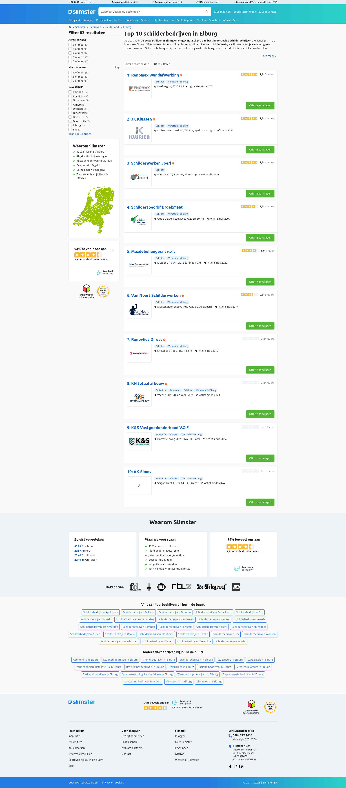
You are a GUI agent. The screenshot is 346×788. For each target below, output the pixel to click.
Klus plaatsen (222, 11)
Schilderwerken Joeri (151, 163)
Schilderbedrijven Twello (193, 634)
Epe (77, 129)
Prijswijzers (75, 742)
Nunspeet (80, 100)
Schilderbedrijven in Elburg (196, 659)
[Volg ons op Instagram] (236, 766)
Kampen (80, 92)
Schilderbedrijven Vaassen (260, 634)
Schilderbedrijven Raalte (120, 634)
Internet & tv (230, 20)
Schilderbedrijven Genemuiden (135, 619)
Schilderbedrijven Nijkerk (211, 626)
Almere (79, 104)
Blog (71, 765)
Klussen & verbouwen (109, 20)
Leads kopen (129, 742)
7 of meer (80, 80)
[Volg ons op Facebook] (230, 766)
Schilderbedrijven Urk (226, 634)
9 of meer (80, 72)
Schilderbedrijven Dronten (175, 612)
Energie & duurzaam (80, 20)
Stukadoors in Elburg (230, 659)
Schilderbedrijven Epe (249, 612)
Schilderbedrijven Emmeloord (214, 612)
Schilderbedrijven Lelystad (176, 626)
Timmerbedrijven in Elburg (158, 659)
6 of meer (80, 44)
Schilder (80, 27)
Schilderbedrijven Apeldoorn (100, 612)
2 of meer (80, 53)
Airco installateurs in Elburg (253, 667)
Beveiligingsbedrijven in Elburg (145, 667)
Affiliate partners (132, 748)
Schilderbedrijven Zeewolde (194, 641)
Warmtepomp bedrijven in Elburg (197, 674)
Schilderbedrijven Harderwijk (176, 619)
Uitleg (116, 67)
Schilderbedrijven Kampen (139, 626)
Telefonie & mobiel (208, 20)
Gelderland (112, 27)
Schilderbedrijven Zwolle (230, 641)
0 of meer (80, 61)
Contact (126, 754)
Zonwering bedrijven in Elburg (143, 681)
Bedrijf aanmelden (245, 11)
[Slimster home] (82, 11)
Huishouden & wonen (138, 20)
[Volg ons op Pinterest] (241, 766)
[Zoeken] (206, 11)
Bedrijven (95, 27)
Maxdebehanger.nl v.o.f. (153, 251)
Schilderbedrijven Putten (85, 634)
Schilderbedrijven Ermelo (96, 619)
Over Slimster (183, 742)
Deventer (80, 117)
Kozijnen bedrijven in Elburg (120, 659)
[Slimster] (71, 27)
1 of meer (80, 57)
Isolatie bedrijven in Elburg (215, 667)
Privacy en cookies (113, 782)
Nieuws (179, 754)
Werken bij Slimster (187, 759)
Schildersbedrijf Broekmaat (157, 207)
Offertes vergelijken (80, 754)
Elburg (127, 27)
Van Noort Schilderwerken (156, 295)
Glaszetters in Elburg (209, 681)
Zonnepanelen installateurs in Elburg (98, 667)
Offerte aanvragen (260, 105)
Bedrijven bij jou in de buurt (85, 759)
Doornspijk (81, 121)
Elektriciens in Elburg (181, 667)
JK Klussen (141, 119)
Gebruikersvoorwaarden (83, 782)
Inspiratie (74, 736)
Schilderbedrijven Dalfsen (138, 612)
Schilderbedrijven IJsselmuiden (99, 626)
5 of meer (80, 49)
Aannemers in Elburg (86, 659)
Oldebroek (81, 113)
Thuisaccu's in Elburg (179, 681)
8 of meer (80, 76)
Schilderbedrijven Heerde (249, 619)
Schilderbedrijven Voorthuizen (119, 641)
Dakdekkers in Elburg (260, 659)
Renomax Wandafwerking (155, 75)
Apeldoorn (81, 96)
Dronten (79, 108)
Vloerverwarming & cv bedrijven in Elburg (147, 674)
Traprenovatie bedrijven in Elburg (243, 674)
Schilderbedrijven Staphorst (156, 634)
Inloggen (180, 736)
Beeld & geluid (185, 20)
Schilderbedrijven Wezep (157, 641)
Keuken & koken (164, 20)
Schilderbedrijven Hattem (214, 619)
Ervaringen (181, 748)
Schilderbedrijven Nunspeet (249, 626)
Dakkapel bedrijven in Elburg (100, 674)
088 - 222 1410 (242, 735)
